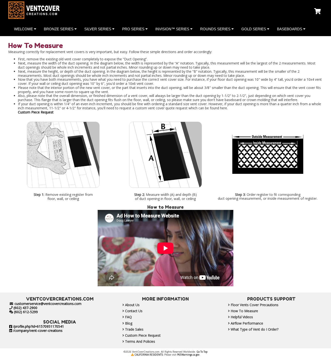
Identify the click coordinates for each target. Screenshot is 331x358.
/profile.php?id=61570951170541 (38, 326)
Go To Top (202, 351)
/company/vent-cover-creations (37, 330)
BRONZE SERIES (59, 29)
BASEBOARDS (290, 29)
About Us (132, 304)
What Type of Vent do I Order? (254, 329)
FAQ (128, 317)
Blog (128, 323)
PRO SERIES (133, 29)
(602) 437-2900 (25, 307)
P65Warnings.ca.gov (188, 354)
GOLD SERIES (254, 29)
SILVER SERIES (98, 29)
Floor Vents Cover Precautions (254, 304)
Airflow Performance (246, 323)
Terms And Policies (139, 341)
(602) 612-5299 (26, 312)
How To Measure (244, 311)
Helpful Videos (241, 317)
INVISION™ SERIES (172, 29)
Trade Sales (133, 329)
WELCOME (24, 29)
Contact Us (133, 311)
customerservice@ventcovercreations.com (48, 303)
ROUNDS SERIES (215, 29)
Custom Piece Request (36, 112)
